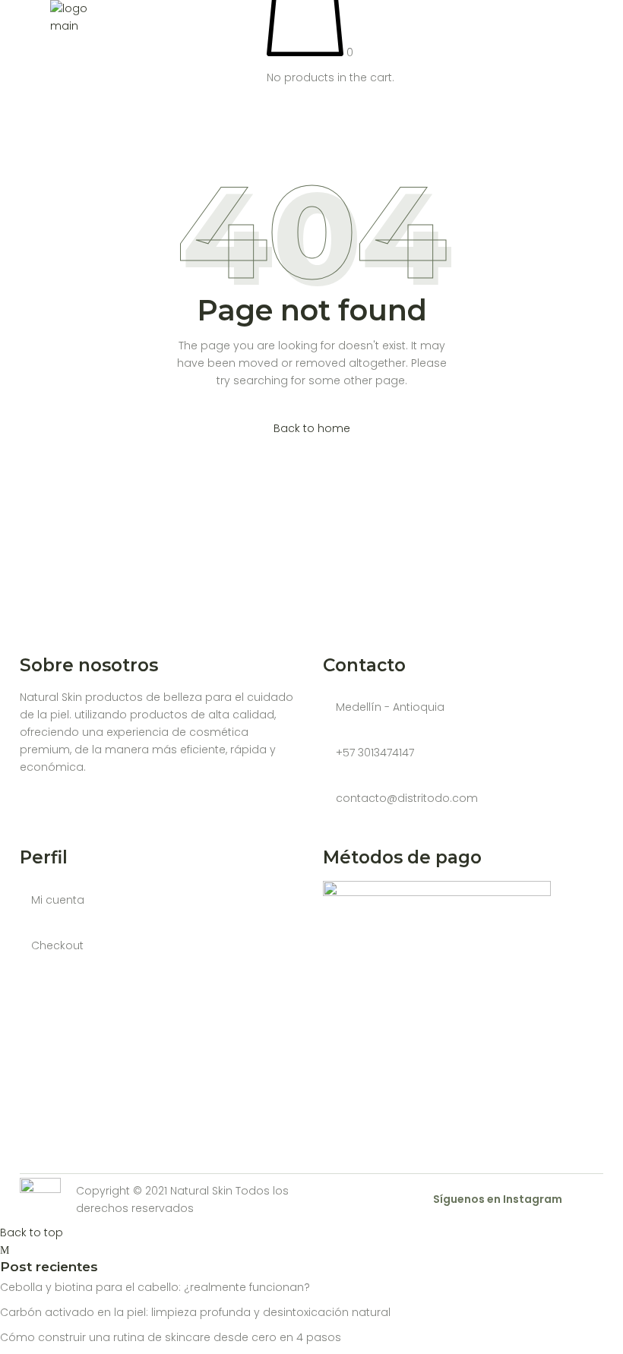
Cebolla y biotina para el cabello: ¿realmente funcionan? (155, 1287)
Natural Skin (201, 1190)
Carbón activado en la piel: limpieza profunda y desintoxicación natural (195, 1312)
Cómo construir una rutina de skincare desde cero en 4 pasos (170, 1337)
